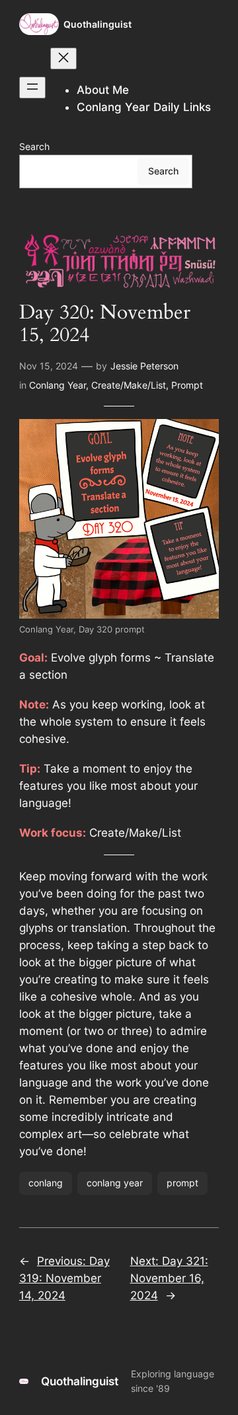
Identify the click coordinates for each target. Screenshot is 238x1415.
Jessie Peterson (144, 365)
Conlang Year (57, 385)
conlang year (115, 1182)
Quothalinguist (97, 24)
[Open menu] (32, 87)
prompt (182, 1182)
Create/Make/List (128, 385)
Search (34, 146)
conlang (45, 1182)
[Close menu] (63, 58)
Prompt (187, 385)
